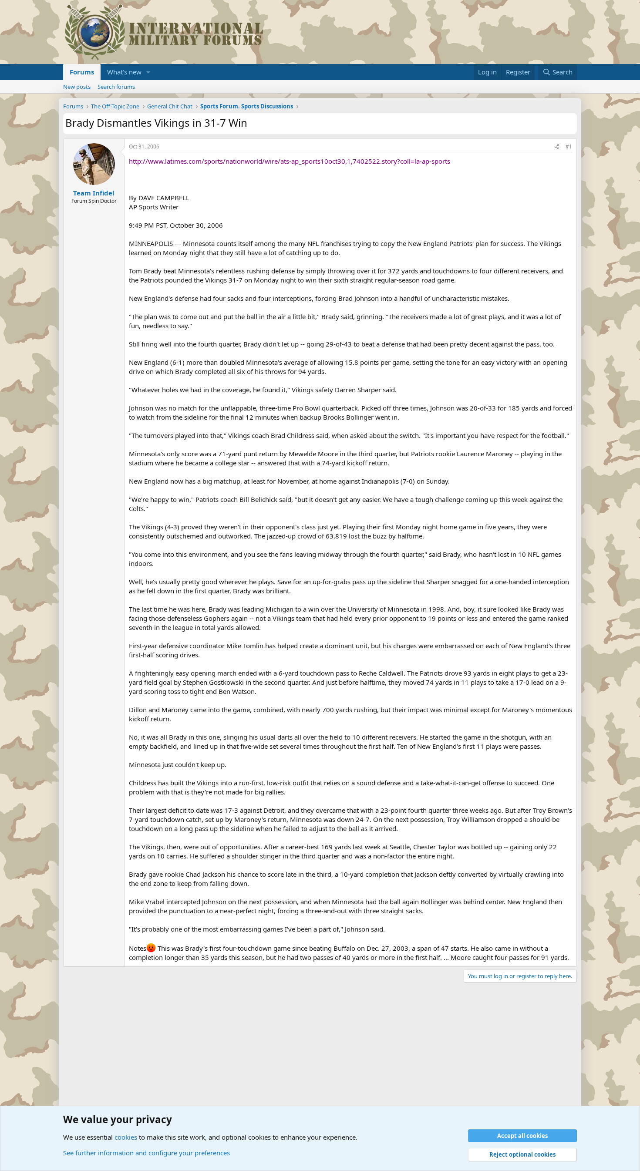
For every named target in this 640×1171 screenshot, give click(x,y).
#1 (569, 146)
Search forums (116, 87)
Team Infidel (94, 192)
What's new (124, 71)
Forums (82, 71)
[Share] (557, 147)
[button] (148, 72)
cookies (126, 1137)
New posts (77, 87)
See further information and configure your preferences (146, 1152)
